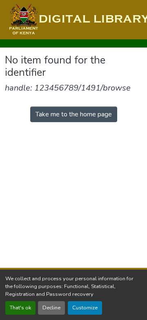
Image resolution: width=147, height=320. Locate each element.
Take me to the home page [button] (74, 114)
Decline (51, 307)
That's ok (20, 307)
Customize (85, 307)
